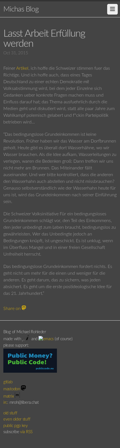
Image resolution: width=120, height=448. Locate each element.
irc (5, 402)
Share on (12, 308)
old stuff (10, 413)
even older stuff (16, 419)
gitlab (8, 382)
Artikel (22, 68)
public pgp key (15, 426)
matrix (9, 396)
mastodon (12, 389)
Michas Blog (21, 9)
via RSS (26, 432)
